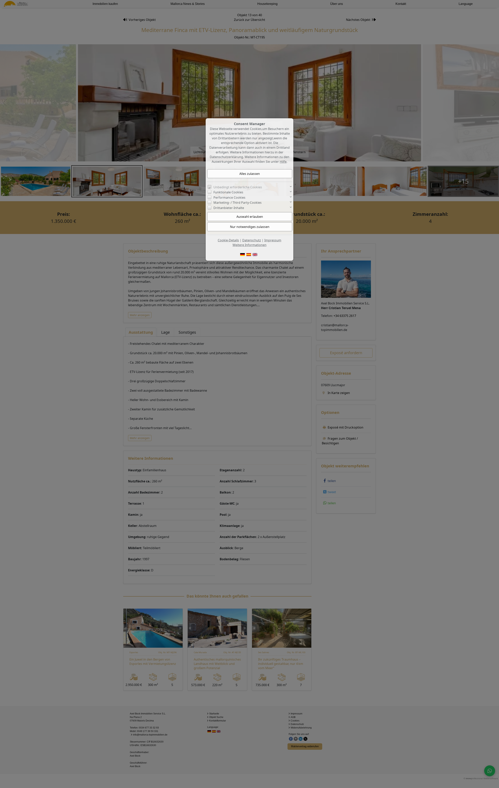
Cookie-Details (228, 240)
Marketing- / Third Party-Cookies (237, 202)
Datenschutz (251, 240)
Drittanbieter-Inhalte (228, 208)
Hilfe (283, 161)
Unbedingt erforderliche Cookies (237, 187)
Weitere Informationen (249, 245)
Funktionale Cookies (228, 192)
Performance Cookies (229, 197)
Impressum (272, 240)
